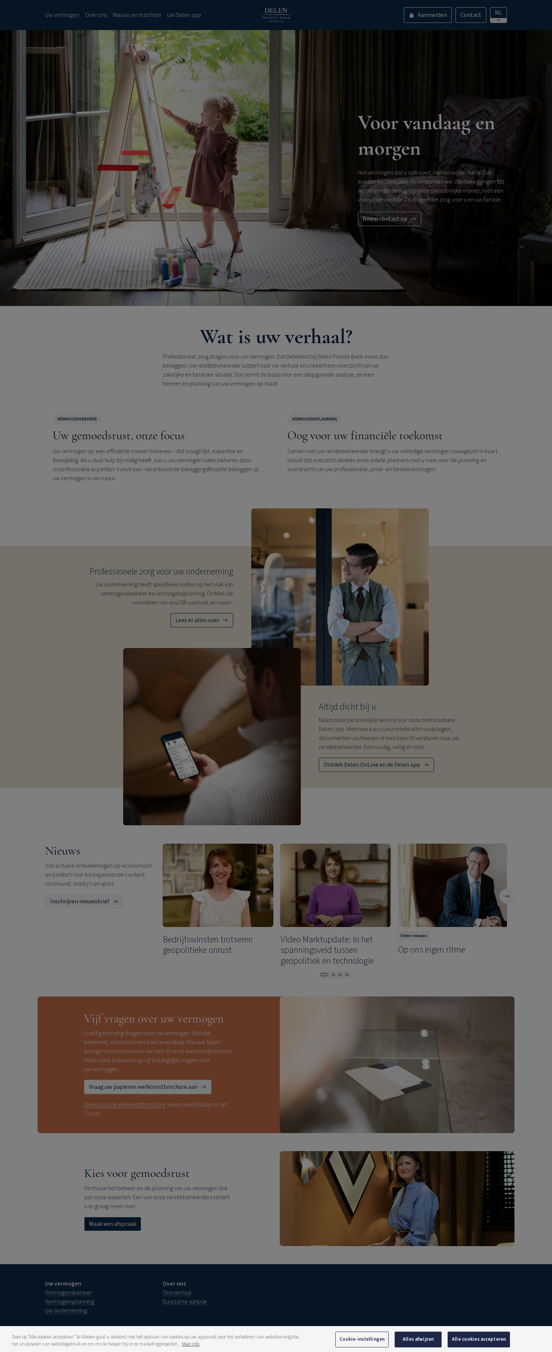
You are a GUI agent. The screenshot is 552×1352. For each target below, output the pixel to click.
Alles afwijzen (418, 1339)
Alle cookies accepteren (479, 1339)
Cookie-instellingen (362, 1339)
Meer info (190, 1344)
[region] (276, 1339)
